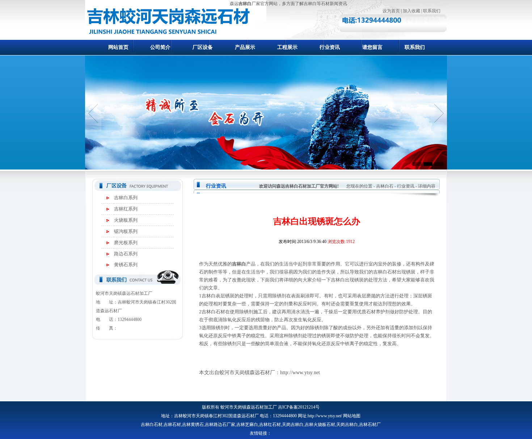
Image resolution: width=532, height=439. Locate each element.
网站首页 (118, 47)
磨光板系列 (126, 242)
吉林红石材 (270, 424)
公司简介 (160, 47)
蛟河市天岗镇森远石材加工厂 (248, 407)
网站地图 (351, 415)
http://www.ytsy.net (300, 372)
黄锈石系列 (126, 264)
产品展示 (245, 47)
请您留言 (372, 47)
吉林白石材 (151, 424)
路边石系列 (126, 253)
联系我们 (431, 10)
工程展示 (287, 47)
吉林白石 (384, 186)
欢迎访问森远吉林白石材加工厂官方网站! (299, 186)
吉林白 (245, 3)
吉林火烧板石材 (320, 424)
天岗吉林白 (293, 424)
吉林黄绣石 (193, 424)
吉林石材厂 (370, 424)
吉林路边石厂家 (220, 424)
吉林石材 (172, 424)
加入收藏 (411, 10)
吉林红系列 (126, 209)
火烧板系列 (126, 220)
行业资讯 (330, 47)
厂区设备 (203, 47)
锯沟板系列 (126, 231)
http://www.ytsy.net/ (325, 415)
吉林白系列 (126, 197)
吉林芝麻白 (247, 424)
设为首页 (391, 10)
